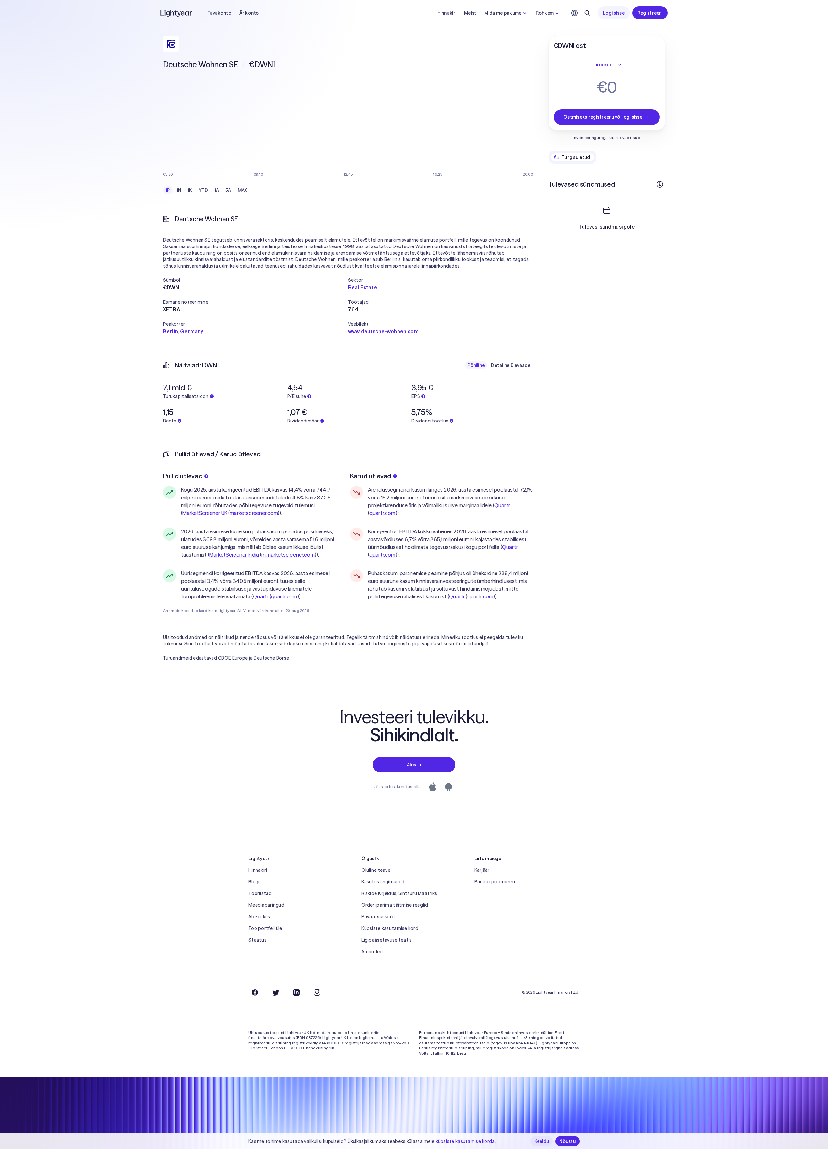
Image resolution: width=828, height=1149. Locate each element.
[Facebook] (254, 992)
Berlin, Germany (183, 331)
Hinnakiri (447, 13)
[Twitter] (275, 992)
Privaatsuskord (378, 917)
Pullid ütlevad (182, 476)
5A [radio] (228, 190)
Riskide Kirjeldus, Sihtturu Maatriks (399, 893)
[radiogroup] (206, 190)
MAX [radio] (242, 190)
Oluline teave (375, 870)
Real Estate (362, 287)
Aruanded (372, 952)
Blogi (253, 882)
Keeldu (541, 1141)
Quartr (261, 596)
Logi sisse (614, 13)
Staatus (257, 940)
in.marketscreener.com (287, 555)
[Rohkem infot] (660, 184)
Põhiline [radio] (476, 365)
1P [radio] (168, 190)
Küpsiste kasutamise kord (389, 928)
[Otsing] (587, 12)
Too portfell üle (265, 928)
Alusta (414, 765)
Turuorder (603, 65)
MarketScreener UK (204, 513)
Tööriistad (260, 893)
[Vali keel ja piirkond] (574, 12)
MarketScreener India (234, 555)
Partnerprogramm (494, 882)
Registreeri (649, 13)
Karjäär (482, 870)
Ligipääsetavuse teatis (386, 940)
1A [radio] (217, 190)
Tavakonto (219, 13)
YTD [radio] (203, 190)
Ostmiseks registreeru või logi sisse (602, 117)
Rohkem (545, 13)
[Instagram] (316, 992)
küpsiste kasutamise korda (465, 1141)
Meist (470, 13)
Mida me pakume (502, 13)
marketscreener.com (254, 513)
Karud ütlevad (370, 476)
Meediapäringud (266, 905)
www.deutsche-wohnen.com (383, 331)
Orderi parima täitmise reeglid (394, 905)
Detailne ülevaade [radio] (510, 365)
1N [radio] (179, 190)
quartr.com (284, 596)
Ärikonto (249, 13)
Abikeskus (259, 917)
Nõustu (567, 1141)
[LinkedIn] (296, 992)
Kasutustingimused (382, 882)
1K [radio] (190, 190)
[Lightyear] (176, 13)
